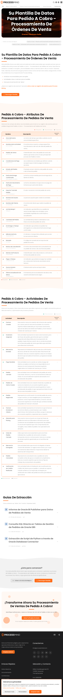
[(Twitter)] (50, 652)
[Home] (3, 6)
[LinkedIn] (34, 656)
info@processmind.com (40, 648)
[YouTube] (46, 652)
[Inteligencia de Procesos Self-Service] (10, 2)
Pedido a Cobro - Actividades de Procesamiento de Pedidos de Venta (30, 44)
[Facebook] (42, 656)
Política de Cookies (21, 688)
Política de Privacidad (8, 688)
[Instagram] (38, 656)
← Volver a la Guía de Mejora (9, 41)
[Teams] (42, 652)
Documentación (6, 672)
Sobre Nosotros (6, 669)
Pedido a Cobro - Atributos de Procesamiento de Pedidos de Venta (44, 41)
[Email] (46, 656)
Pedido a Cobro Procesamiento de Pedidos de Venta (30, 6)
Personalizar (23, 692)
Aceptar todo (35, 692)
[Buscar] (53, 2)
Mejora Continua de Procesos (12, 6)
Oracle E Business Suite (47, 6)
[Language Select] (56, 2)
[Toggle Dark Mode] (59, 2)
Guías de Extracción (55, 44)
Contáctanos (6, 676)
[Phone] (38, 652)
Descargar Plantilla (44, 580)
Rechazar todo (9, 692)
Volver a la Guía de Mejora (23, 580)
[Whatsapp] (34, 652)
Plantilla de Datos (58, 6)
